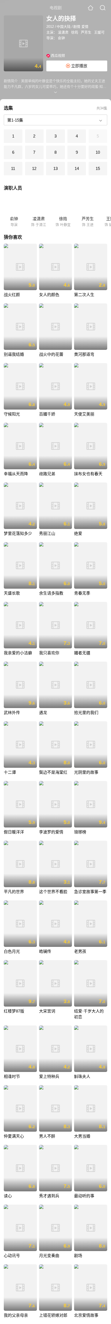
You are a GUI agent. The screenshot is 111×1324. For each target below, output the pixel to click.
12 (34, 168)
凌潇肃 (63, 32)
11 (13, 168)
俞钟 (61, 38)
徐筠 (74, 32)
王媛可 (99, 32)
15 (98, 168)
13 (55, 168)
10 (98, 152)
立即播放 (78, 65)
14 (77, 168)
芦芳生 (86, 32)
